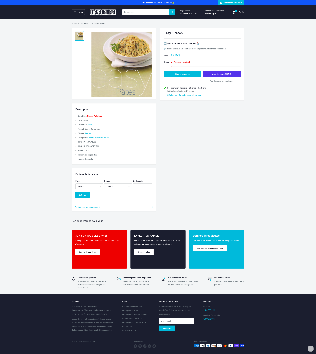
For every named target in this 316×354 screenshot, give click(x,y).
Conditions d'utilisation (132, 318)
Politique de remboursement (87, 207)
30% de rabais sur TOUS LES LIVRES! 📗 (158, 2)
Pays (77, 181)
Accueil (74, 23)
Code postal (138, 181)
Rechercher (127, 326)
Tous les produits (86, 23)
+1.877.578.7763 (208, 319)
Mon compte (210, 13)
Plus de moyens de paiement (221, 81)
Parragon (89, 133)
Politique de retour (130, 310)
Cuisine (90, 137)
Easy (90, 124)
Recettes (99, 137)
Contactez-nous (129, 330)
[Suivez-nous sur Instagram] (145, 346)
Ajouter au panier (182, 74)
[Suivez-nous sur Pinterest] (149, 346)
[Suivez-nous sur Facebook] (135, 346)
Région (107, 181)
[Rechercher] (172, 12)
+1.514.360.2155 (208, 310)
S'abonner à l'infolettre (233, 2)
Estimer (82, 195)
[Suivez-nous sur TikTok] (154, 346)
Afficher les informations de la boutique (184, 95)
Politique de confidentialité (134, 322)
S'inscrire (167, 328)
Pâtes (106, 137)
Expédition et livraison (132, 306)
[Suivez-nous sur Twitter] (140, 346)
